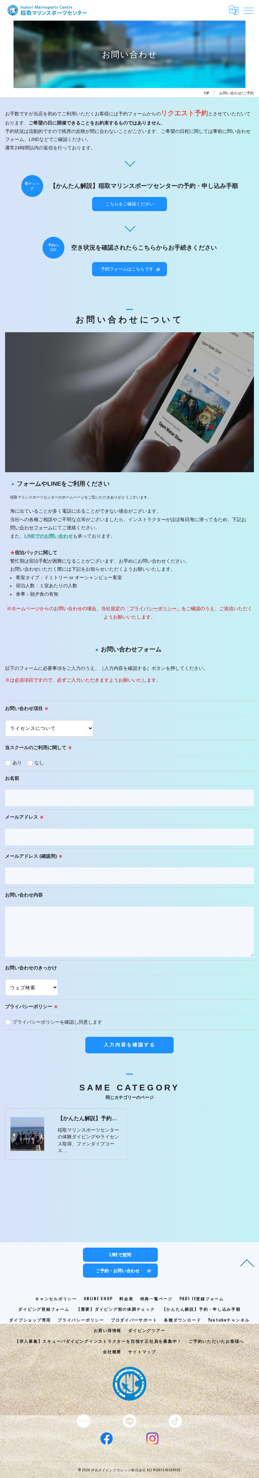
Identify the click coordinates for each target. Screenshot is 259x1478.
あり (17, 762)
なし (39, 762)
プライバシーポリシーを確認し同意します (57, 1022)
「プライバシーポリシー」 (153, 608)
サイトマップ (142, 1351)
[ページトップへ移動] (247, 1262)
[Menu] (248, 10)
